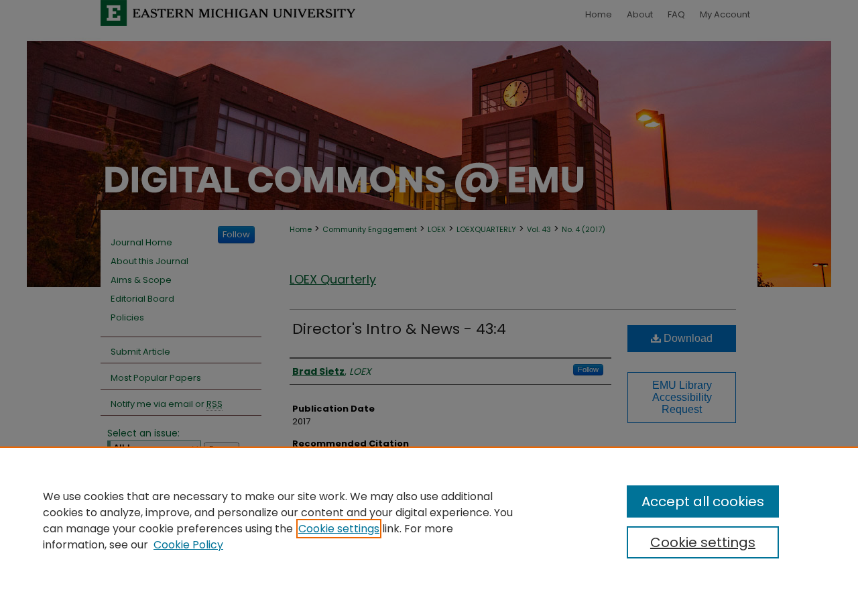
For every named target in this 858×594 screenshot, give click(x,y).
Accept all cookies (702, 501)
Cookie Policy (188, 544)
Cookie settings (338, 528)
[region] (429, 520)
